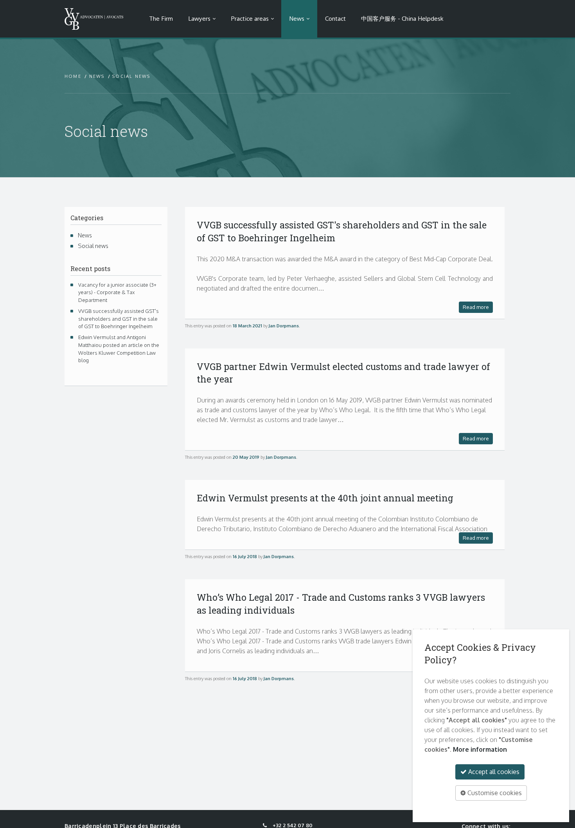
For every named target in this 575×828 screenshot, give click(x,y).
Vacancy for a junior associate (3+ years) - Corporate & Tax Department (116, 292)
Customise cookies (494, 793)
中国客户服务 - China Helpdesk (402, 18)
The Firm (161, 18)
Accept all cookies (493, 772)
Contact (335, 18)
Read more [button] (476, 307)
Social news (92, 245)
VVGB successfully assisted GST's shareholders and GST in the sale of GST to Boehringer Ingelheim (118, 318)
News (296, 18)
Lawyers (199, 18)
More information (480, 749)
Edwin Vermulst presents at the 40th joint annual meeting (325, 498)
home (73, 76)
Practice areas (250, 18)
